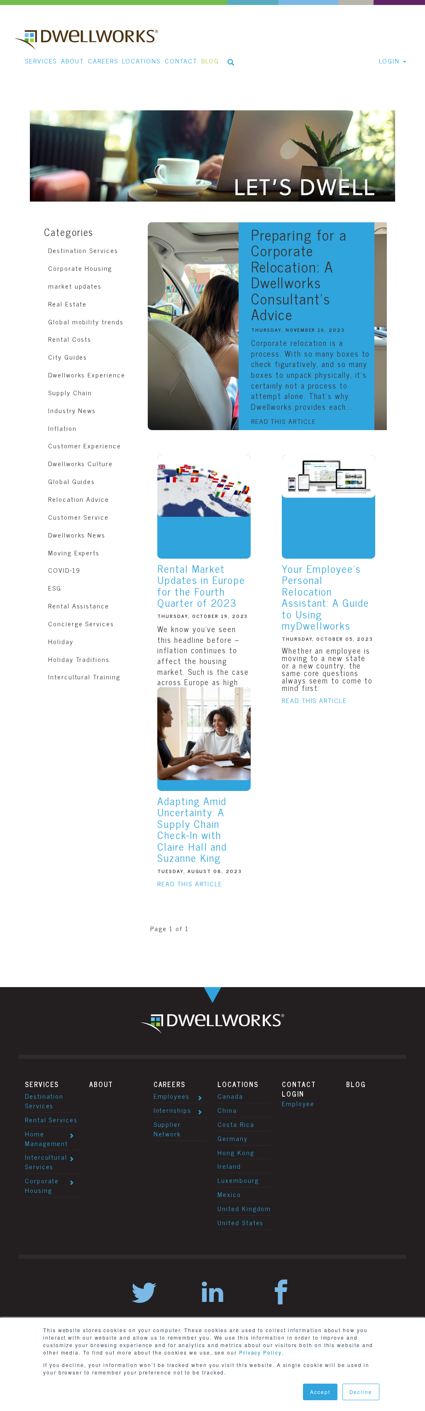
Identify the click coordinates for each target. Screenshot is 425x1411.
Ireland (229, 1165)
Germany (232, 1138)
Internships (172, 1109)
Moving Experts (74, 552)
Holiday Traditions (79, 659)
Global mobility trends (85, 321)
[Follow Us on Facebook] (281, 1293)
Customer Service (78, 516)
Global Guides (71, 481)
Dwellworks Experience (86, 374)
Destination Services (83, 250)
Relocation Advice (78, 499)
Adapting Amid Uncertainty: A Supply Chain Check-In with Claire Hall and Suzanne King (192, 829)
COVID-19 (64, 569)
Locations (237, 1084)
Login (293, 1093)
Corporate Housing (80, 268)
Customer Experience (84, 445)
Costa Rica (235, 1124)
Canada (230, 1095)
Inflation (62, 428)
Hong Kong (235, 1152)
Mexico (229, 1194)
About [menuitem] (72, 60)
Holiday (60, 641)
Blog (356, 1084)
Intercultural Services (46, 1161)
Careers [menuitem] (103, 60)
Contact (299, 1084)
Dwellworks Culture (80, 463)
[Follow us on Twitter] (144, 1293)
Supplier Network (167, 1129)
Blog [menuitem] (210, 60)
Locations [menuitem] (141, 60)
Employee (298, 1103)
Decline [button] (360, 1391)
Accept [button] (320, 1391)
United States (240, 1222)
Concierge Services (81, 623)
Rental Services (51, 1119)
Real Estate (67, 303)
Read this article (283, 421)
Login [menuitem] (389, 60)
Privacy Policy (260, 1352)
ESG (54, 587)
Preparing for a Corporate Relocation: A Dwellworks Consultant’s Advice (299, 274)
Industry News (72, 410)
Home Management (46, 1138)
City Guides (67, 356)
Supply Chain (70, 392)
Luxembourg (238, 1180)
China (227, 1109)
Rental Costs (69, 338)
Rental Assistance (78, 605)
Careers (170, 1084)
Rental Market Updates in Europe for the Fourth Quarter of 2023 (201, 585)
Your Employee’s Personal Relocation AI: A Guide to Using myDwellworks (325, 597)
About (101, 1084)
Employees (172, 1095)
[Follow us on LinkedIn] (212, 1293)
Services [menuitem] (41, 60)
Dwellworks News (76, 534)
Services (42, 1084)
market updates (75, 285)
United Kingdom (244, 1208)
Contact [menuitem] (181, 60)
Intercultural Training (84, 676)
